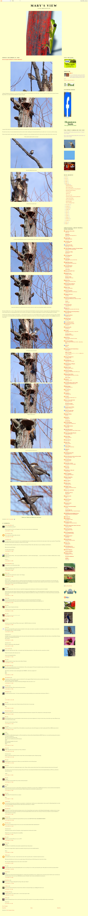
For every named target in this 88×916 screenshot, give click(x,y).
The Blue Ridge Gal (68, 509)
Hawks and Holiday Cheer (70, 202)
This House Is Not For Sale (69, 277)
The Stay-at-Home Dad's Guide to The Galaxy (73, 525)
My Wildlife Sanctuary (69, 425)
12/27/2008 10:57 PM (9, 820)
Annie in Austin (7, 648)
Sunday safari (67, 426)
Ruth (6, 759)
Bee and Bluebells (67, 242)
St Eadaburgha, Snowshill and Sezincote (71, 522)
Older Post (59, 907)
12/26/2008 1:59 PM (9, 530)
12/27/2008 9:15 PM (9, 814)
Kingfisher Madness (69, 185)
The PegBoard (67, 518)
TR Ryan (6, 855)
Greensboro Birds (68, 334)
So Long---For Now (68, 460)
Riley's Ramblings (68, 473)
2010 (66, 179)
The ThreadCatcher (68, 528)
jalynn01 (6, 871)
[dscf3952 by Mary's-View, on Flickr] (31, 382)
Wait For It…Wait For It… (69, 407)
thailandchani (7, 691)
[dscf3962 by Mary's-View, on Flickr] (31, 481)
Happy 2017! (67, 390)
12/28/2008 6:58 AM (9, 826)
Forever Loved (67, 252)
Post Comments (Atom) (10, 910)
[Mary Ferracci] (67, 116)
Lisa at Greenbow (8, 533)
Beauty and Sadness (68, 443)
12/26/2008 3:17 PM (9, 595)
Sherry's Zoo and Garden (69, 490)
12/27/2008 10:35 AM (9, 757)
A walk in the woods (68, 305)
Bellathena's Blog (68, 276)
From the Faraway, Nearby (69, 323)
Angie (6, 748)
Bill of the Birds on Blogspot (70, 283)
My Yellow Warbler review (69, 411)
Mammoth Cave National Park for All (70, 383)
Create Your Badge (67, 117)
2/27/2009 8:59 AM (9, 903)
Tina (6, 784)
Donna (6, 843)
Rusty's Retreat (67, 480)
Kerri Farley (7, 822)
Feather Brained (68, 318)
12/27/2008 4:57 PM (9, 782)
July (67, 210)
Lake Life (67, 379)
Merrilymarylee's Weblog (69, 407)
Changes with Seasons (69, 294)
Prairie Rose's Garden (69, 463)
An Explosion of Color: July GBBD (70, 464)
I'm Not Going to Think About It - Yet (70, 397)
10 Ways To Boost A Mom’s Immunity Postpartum (72, 510)
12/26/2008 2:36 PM (9, 570)
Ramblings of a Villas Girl (69, 470)
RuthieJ (6, 598)
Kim (5, 716)
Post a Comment (5, 906)
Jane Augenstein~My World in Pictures (71, 348)
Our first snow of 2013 (68, 380)
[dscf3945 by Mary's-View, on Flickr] (31, 272)
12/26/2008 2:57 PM (9, 576)
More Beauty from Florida (69, 553)
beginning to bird (68, 273)
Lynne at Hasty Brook (8, 525)
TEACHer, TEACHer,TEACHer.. (70, 540)
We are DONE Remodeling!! (69, 474)
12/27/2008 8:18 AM (9, 714)
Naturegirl (6, 817)
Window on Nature (68, 552)
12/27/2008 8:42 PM (9, 805)
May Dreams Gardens (69, 403)
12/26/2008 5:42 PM (9, 631)
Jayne (6, 726)
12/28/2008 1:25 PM (9, 834)
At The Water (67, 269)
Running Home (67, 503)
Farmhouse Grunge (68, 478)
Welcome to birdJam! (69, 551)
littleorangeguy (67, 386)
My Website (67, 295)
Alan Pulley (7, 685)
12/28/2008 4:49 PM (9, 863)
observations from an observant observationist (73, 456)
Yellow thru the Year (68, 484)
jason (6, 587)
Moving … (66, 346)
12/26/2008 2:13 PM (9, 551)
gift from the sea (67, 324)
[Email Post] (14, 519)
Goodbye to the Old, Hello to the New (70, 487)
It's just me (67, 345)
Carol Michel (7, 539)
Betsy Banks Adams (8, 665)
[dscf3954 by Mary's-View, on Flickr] (31, 413)
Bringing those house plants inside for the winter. (72, 309)
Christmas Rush (68, 191)
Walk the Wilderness (68, 549)
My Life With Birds (68, 422)
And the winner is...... (68, 349)
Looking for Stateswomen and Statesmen (71, 291)
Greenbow (67, 330)
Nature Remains (68, 439)
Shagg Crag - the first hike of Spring (70, 281)
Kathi (6, 765)
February (67, 218)
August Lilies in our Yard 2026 (69, 361)
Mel (5, 777)
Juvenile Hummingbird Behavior (70, 547)
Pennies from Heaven (68, 437)
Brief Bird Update (69, 201)
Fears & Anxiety (67, 471)
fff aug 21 (66, 450)
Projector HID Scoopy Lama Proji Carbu (71, 259)
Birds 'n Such (67, 287)
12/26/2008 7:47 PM (9, 656)
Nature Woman (67, 445)
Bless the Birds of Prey (69, 187)
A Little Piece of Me (68, 241)
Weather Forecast (67, 159)
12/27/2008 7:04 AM (9, 708)
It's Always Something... (69, 340)
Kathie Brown (7, 880)
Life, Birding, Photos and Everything (71, 382)
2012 (66, 176)
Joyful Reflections (68, 360)
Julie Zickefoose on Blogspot (70, 363)
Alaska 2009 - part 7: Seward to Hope (70, 249)
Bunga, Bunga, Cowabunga (69, 245)
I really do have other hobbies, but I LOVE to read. (72, 371)
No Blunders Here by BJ (69, 452)
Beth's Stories (67, 280)
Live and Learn (68, 389)
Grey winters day (67, 256)
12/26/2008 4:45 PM (9, 602)
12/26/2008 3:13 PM (9, 584)
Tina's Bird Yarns (68, 539)
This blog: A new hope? (68, 274)
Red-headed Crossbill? (68, 266)
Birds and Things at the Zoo (69, 368)
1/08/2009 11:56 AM (9, 895)
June (67, 212)
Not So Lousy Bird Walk (68, 288)
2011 (66, 178)
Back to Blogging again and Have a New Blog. (72, 375)
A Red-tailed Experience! (68, 433)
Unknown (6, 801)
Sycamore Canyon (68, 503)
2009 (66, 181)
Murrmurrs (67, 417)
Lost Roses (67, 396)
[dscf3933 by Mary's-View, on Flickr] (31, 168)
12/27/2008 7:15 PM (9, 798)
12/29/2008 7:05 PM (9, 877)
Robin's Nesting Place (8, 563)
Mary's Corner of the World (70, 400)
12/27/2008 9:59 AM (9, 745)
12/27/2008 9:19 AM (9, 729)
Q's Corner (67, 466)
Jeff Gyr (6, 897)
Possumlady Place (68, 459)
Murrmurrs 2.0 (67, 418)
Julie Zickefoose (7, 677)
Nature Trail (67, 442)
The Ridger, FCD (7, 891)
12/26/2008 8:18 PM (9, 674)
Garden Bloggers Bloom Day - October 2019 (71, 331)
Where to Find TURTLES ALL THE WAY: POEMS (73, 298)
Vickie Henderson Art (69, 546)
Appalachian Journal (68, 262)
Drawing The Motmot (68, 315)
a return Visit (67, 231)
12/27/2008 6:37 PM (9, 790)
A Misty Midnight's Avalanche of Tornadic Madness (74, 248)
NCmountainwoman (8, 710)
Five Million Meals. (68, 319)
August (67, 209)
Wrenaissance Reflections (69, 556)
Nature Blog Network (68, 429)
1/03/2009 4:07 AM (9, 889)
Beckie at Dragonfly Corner (70, 270)
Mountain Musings (68, 413)
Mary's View (44, 5)
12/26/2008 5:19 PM (9, 610)
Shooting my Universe (69, 492)
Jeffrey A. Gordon (68, 352)
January (67, 220)
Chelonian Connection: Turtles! (70, 297)
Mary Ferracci (66, 91)
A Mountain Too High (69, 251)
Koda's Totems (67, 377)
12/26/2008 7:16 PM (9, 640)
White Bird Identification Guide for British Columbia (72, 430)
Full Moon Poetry (67, 543)
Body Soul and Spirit (68, 290)
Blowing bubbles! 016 (68, 453)
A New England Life (68, 255)
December (68, 184)
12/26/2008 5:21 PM (9, 616)
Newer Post (4, 907)
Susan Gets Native (68, 499)
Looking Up (67, 393)
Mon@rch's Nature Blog (69, 410)
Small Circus (68, 193)
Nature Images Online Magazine (70, 432)
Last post (66, 507)
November (68, 204)
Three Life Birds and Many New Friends (71, 338)
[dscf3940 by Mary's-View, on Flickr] (31, 91)
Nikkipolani (67, 449)
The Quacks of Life (68, 521)
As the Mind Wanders (68, 265)
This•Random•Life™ (68, 535)
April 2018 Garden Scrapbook (69, 533)
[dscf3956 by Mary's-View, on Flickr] (31, 348)
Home (32, 907)
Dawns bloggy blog (68, 304)
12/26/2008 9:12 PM (9, 683)
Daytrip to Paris (67, 493)
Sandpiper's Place (68, 486)
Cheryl (6, 553)
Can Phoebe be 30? (68, 364)
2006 (66, 223)
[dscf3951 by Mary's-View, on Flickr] (31, 236)
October (67, 206)
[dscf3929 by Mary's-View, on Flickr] (31, 127)
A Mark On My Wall (68, 244)
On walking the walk (68, 357)
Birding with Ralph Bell (68, 238)
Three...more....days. (69, 195)
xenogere (66, 558)
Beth (6, 702)
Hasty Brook (67, 337)
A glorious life (67, 238)
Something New (67, 328)
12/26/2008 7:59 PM (9, 662)
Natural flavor (67, 558)
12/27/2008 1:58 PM (9, 775)
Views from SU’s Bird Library (69, 446)
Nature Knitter (67, 436)
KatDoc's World (68, 367)
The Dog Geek (67, 516)
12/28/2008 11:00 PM (9, 869)
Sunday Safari (67, 467)
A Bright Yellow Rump (69, 198)
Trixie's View (67, 542)
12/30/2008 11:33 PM (9, 883)
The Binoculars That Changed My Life (70, 235)
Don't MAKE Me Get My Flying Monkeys (72, 311)
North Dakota (67, 536)
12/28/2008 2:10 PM (9, 840)
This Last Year (67, 500)
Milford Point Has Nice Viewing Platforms (71, 514)
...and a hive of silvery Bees (69, 231)
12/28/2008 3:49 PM (9, 852)
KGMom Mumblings (68, 370)
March (67, 217)
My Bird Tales (67, 420)
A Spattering (67, 258)
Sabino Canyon (67, 483)
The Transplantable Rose (69, 532)
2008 (66, 183)
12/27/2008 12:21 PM (9, 762)
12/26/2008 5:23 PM (9, 624)
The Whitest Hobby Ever (68, 387)
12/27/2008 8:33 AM (9, 723)
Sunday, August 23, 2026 (68, 529)
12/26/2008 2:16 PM (9, 560)
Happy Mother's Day (68, 312)
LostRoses (6, 886)
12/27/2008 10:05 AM (9, 751)
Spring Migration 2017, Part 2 (69, 284)
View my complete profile (69, 80)
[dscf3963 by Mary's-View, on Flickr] (31, 448)
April (67, 215)
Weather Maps (72, 159)
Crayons (66, 301)
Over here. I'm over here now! (69, 404)
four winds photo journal (69, 322)
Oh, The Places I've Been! (69, 519)
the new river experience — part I (70, 457)
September (68, 207)
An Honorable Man (68, 394)
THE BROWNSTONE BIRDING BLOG (72, 513)
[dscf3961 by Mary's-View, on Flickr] (31, 515)
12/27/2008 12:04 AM (9, 699)
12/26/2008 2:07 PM (9, 536)
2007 (66, 222)
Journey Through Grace (69, 356)
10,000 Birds (67, 234)
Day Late (66, 414)
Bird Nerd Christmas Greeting (70, 190)
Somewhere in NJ (68, 496)
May (67, 214)
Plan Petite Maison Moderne (69, 334)
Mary (6, 605)
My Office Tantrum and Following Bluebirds (73, 196)
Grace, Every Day (68, 327)
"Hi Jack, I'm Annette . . (68, 526)
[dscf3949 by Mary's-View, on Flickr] (31, 304)
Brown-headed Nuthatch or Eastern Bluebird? (73, 188)
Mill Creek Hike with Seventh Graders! (70, 263)
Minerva (6, 573)
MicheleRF (7, 808)
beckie (6, 627)
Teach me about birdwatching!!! (70, 506)
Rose (6, 865)
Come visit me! (67, 302)
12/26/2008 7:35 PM (9, 646)
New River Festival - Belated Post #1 (70, 423)
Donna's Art (67, 308)
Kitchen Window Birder (69, 374)
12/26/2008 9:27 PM (9, 688)
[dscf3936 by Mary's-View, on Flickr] (31, 201)
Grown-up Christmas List (70, 199)
